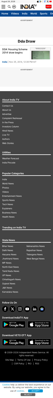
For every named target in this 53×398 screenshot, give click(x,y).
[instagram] (20, 309)
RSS (37, 363)
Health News (8, 216)
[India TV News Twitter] (48, 1)
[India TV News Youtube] (50, 1)
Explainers (7, 208)
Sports (43, 13)
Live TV (5, 135)
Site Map (9, 360)
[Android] (41, 1)
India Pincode (8, 162)
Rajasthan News (34, 250)
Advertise (6, 114)
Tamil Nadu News (10, 271)
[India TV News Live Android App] (13, 324)
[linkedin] (35, 309)
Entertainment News (12, 196)
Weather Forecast (10, 158)
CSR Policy (19, 363)
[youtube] (27, 309)
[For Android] (13, 342)
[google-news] (42, 309)
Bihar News (7, 246)
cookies (20, 391)
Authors (6, 139)
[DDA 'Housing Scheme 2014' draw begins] (40, 53)
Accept (36, 391)
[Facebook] (5, 309)
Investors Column (10, 126)
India (24, 13)
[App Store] (39, 324)
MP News (6, 262)
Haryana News (9, 254)
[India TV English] (28, 6)
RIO (30, 363)
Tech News (7, 204)
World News (8, 183)
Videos (15, 13)
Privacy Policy (41, 360)
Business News (9, 212)
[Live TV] (49, 7)
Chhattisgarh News (11, 279)
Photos (5, 187)
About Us (6, 110)
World (33, 13)
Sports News (8, 200)
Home (4, 13)
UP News (6, 275)
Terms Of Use (23, 360)
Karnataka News (10, 292)
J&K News (7, 287)
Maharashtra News (35, 246)
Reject (28, 394)
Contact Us (7, 105)
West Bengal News (35, 258)
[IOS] (38, 1)
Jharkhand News (10, 258)
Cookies (6, 384)
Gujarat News (8, 283)
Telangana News (34, 254)
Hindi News (7, 130)
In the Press (8, 122)
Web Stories (8, 143)
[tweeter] (12, 309)
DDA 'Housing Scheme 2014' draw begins (14, 51)
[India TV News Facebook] (45, 1)
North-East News (10, 267)
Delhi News (7, 250)
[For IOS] (39, 342)
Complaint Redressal (12, 118)
